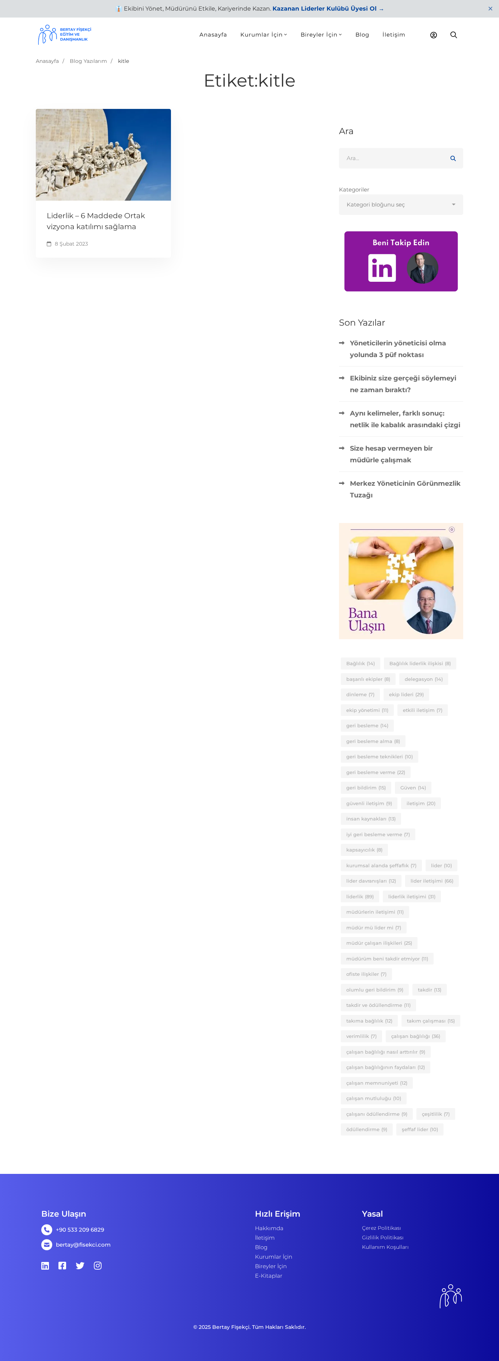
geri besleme (367, 725)
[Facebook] (62, 1265)
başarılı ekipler (368, 679)
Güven (413, 788)
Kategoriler (354, 189)
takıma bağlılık (369, 1021)
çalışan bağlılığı (415, 1036)
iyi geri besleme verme (378, 834)
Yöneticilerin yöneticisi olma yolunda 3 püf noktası (398, 349)
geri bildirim (366, 788)
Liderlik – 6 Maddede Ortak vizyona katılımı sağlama (96, 221)
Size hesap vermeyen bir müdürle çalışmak (391, 454)
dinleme (360, 694)
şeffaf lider (420, 1129)
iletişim (421, 803)
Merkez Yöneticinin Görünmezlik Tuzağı (405, 489)
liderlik (360, 896)
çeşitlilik (436, 1114)
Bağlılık (360, 663)
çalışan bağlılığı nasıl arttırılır (385, 1052)
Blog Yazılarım (88, 61)
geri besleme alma (373, 741)
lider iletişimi (432, 881)
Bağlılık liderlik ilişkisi (420, 663)
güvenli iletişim (369, 803)
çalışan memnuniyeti (376, 1083)
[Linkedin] (45, 1265)
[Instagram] (97, 1265)
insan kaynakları (371, 819)
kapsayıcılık (364, 850)
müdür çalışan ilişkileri (379, 943)
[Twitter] (80, 1265)
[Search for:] (401, 158)
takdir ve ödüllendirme (378, 1005)
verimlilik (361, 1036)
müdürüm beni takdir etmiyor (387, 959)
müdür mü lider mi (373, 927)
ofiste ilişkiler (366, 974)
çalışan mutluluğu (373, 1098)
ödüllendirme (366, 1129)
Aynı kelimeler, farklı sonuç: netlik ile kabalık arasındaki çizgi (405, 419)
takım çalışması (431, 1021)
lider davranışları (371, 881)
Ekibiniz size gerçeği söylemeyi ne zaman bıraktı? (403, 384)
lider (441, 865)
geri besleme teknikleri (379, 756)
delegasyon (424, 679)
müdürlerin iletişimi (375, 912)
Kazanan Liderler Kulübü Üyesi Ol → (328, 8)
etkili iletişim (422, 710)
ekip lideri (406, 694)
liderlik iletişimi (411, 896)
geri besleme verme (375, 772)
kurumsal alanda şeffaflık (381, 865)
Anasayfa (47, 61)
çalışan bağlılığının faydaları (385, 1067)
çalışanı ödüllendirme (376, 1114)
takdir (429, 990)
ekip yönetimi (367, 710)
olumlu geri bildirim (374, 990)
